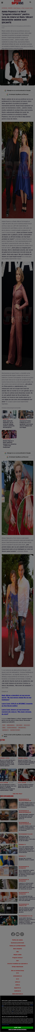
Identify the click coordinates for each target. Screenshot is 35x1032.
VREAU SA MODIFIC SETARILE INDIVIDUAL (17, 1029)
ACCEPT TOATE (17, 1027)
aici (12, 1011)
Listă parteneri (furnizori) (5, 1024)
